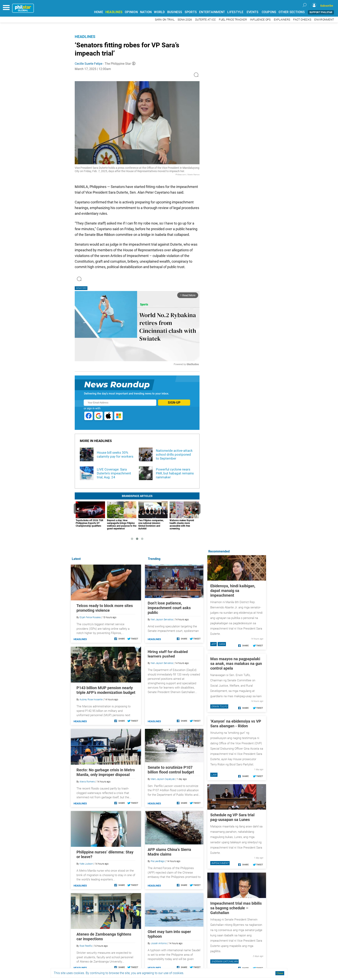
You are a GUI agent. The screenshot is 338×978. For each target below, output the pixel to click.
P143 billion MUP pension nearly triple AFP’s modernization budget (105, 690)
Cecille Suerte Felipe (88, 64)
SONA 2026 (185, 19)
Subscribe (326, 5)
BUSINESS (174, 12)
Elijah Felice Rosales (90, 617)
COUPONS (269, 12)
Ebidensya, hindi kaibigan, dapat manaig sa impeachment (232, 591)
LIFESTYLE (235, 12)
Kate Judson (86, 863)
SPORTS (191, 12)
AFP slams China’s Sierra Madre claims (169, 852)
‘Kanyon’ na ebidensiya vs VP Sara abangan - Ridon (235, 723)
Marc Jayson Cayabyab (163, 779)
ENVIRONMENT (324, 19)
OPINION (131, 12)
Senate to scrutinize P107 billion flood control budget (171, 769)
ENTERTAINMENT (212, 12)
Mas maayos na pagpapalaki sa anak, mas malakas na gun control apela (236, 663)
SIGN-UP (174, 402)
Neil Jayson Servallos (162, 619)
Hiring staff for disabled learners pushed (168, 653)
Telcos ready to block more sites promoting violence (104, 608)
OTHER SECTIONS (292, 12)
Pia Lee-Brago (158, 861)
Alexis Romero (87, 781)
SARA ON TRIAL (164, 19)
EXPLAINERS (282, 19)
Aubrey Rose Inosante (91, 699)
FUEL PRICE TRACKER (233, 19)
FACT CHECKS (302, 19)
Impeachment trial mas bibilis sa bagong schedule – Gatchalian (236, 908)
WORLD (159, 12)
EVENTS (253, 12)
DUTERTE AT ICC (205, 19)
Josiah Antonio (159, 943)
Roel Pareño (86, 946)
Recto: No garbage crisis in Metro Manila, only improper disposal (105, 772)
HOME (98, 12)
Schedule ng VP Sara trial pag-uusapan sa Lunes (232, 817)
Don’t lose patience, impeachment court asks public (169, 608)
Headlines (85, 36)
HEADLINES (113, 12)
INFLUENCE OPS (260, 19)
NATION (146, 12)
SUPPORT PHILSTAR (320, 12)
